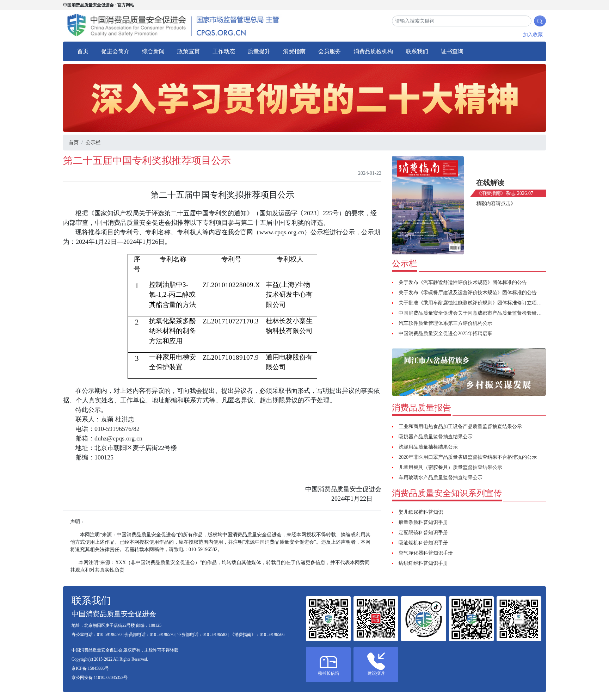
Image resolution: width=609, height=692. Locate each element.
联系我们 (417, 51)
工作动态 (224, 51)
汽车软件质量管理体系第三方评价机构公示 (445, 323)
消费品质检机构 (373, 51)
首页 (82, 51)
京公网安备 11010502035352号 (100, 677)
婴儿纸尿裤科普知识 (421, 512)
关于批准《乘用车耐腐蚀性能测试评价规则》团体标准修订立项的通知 (475, 302)
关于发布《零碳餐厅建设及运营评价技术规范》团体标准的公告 (468, 292)
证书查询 (452, 51)
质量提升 (259, 51)
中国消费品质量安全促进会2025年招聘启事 (445, 333)
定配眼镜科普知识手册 (423, 532)
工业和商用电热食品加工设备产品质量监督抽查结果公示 (460, 426)
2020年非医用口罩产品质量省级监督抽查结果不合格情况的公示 (468, 457)
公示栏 (93, 142)
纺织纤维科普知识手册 (423, 563)
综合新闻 (153, 51)
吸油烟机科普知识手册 (423, 542)
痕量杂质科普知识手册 (423, 522)
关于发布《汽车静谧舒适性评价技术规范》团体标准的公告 (463, 282)
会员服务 (329, 51)
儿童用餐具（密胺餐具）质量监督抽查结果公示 (450, 467)
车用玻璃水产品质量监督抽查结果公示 (440, 477)
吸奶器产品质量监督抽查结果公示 (436, 436)
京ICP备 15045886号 (90, 668)
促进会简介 (115, 51)
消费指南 (294, 51)
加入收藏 (533, 34)
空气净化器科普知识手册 (426, 553)
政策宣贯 (188, 51)
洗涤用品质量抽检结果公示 (428, 447)
